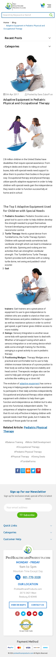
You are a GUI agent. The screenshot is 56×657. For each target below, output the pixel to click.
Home (6, 22)
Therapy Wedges (35, 357)
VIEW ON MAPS (18, 605)
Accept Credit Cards (26, 631)
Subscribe (29, 515)
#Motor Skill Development (38, 442)
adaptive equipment (30, 383)
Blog (14, 22)
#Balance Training (14, 442)
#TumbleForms (28, 461)
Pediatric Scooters (35, 216)
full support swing (24, 340)
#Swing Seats (38, 456)
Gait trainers (20, 309)
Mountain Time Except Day (28, 571)
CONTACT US (37, 605)
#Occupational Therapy (28, 447)
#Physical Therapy (20, 456)
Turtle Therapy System (34, 237)
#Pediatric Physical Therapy (28, 452)
